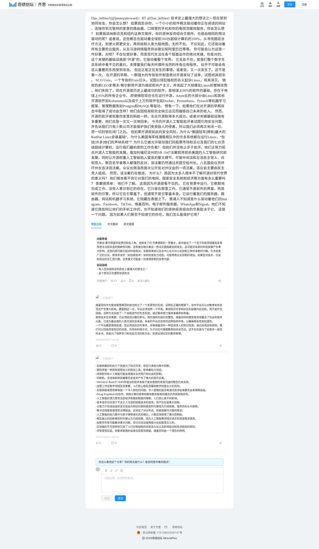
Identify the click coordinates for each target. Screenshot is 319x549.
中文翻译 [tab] (112, 224)
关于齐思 (155, 527)
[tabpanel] (159, 368)
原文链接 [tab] (129, 224)
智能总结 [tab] (96, 224)
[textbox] (162, 483)
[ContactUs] (166, 527)
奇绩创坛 (177, 527)
